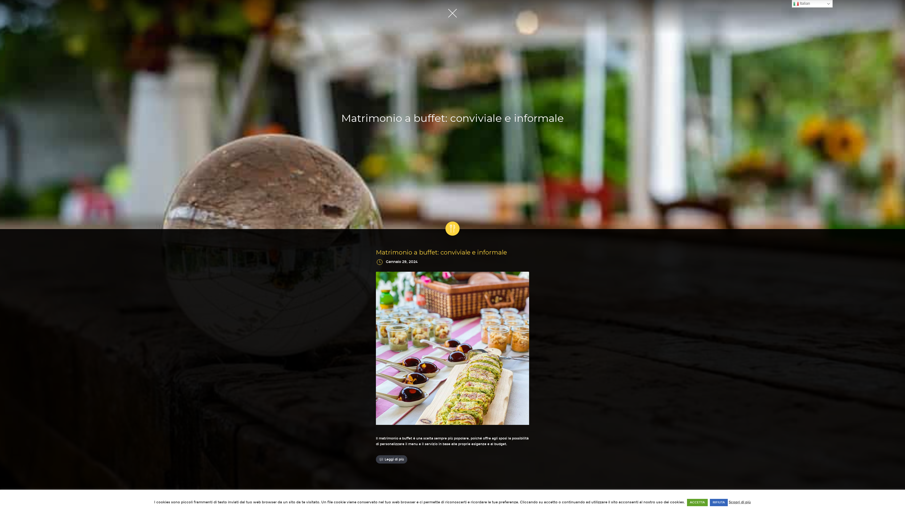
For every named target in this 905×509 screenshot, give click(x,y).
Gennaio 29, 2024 (402, 262)
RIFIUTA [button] (719, 502)
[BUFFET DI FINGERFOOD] (452, 349)
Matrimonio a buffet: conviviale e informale (441, 252)
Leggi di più (394, 459)
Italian (804, 3)
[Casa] (452, 13)
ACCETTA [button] (697, 502)
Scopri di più (740, 502)
